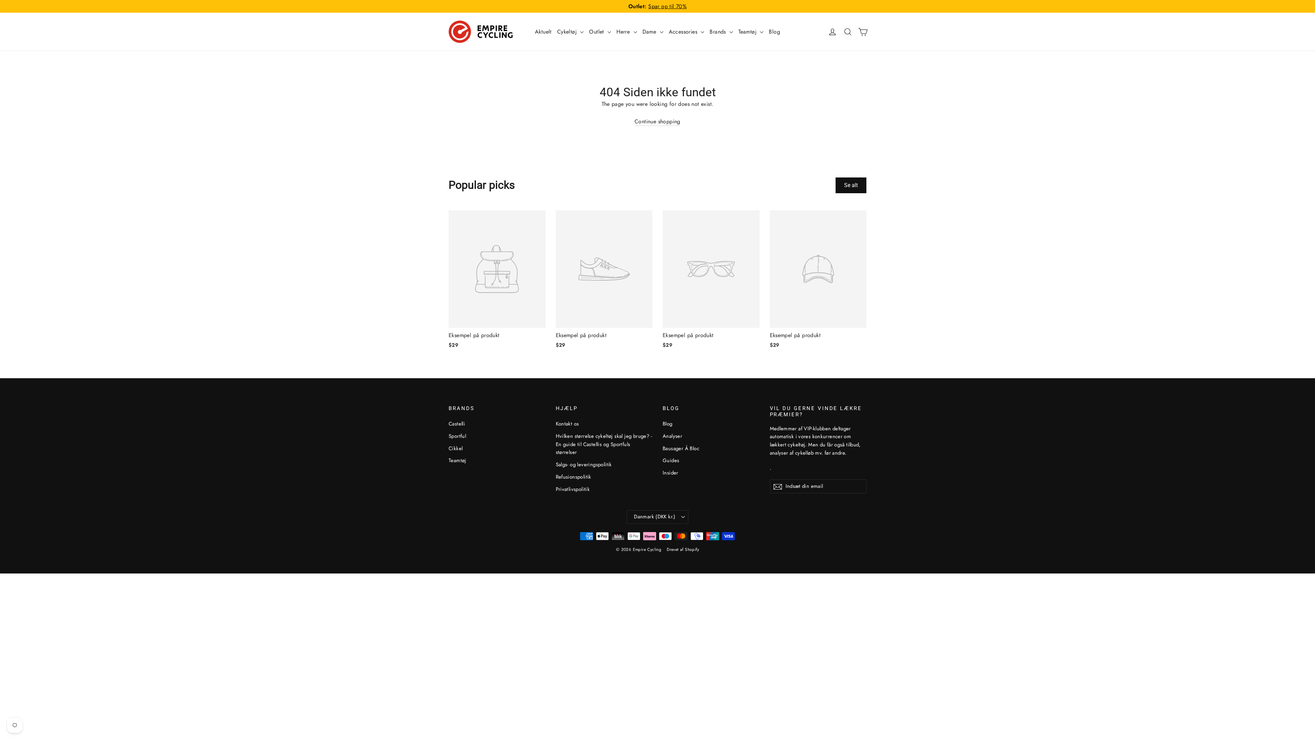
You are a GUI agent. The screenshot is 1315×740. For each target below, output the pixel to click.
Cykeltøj (568, 32)
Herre (623, 32)
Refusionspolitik (573, 477)
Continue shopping (657, 121)
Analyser (672, 436)
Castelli (457, 424)
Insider (670, 473)
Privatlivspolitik (573, 489)
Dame (650, 32)
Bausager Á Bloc (681, 448)
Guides (671, 460)
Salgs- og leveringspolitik (584, 464)
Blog (774, 32)
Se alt (851, 185)
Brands (719, 32)
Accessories (684, 32)
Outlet (597, 32)
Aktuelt (543, 32)
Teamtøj (748, 32)
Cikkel (456, 448)
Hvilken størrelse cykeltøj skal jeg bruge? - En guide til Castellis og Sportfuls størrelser (604, 444)
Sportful (457, 436)
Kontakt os (567, 424)
